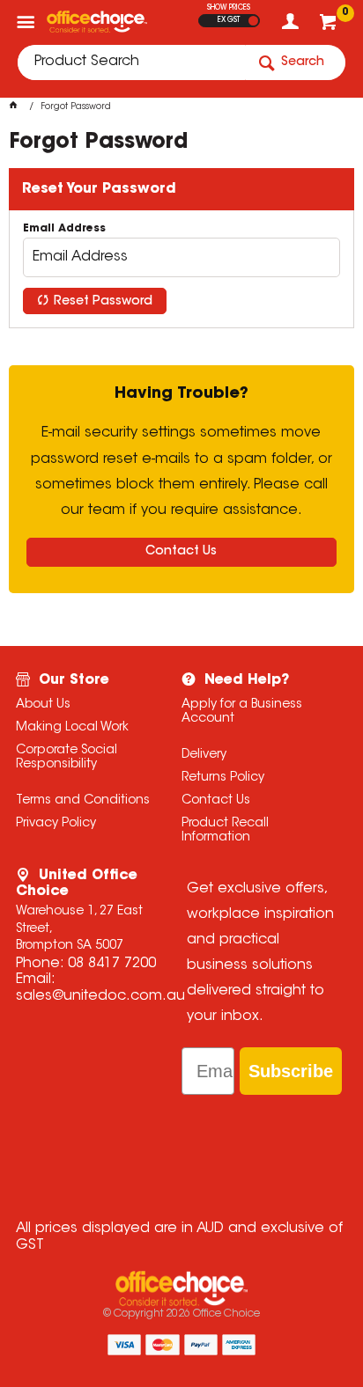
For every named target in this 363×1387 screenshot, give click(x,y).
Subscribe (290, 1071)
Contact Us (181, 552)
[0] (330, 26)
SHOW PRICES (228, 7)
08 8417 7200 (112, 964)
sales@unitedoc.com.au (100, 996)
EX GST (229, 20)
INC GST (253, 21)
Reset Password (103, 302)
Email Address (64, 229)
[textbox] (131, 62)
